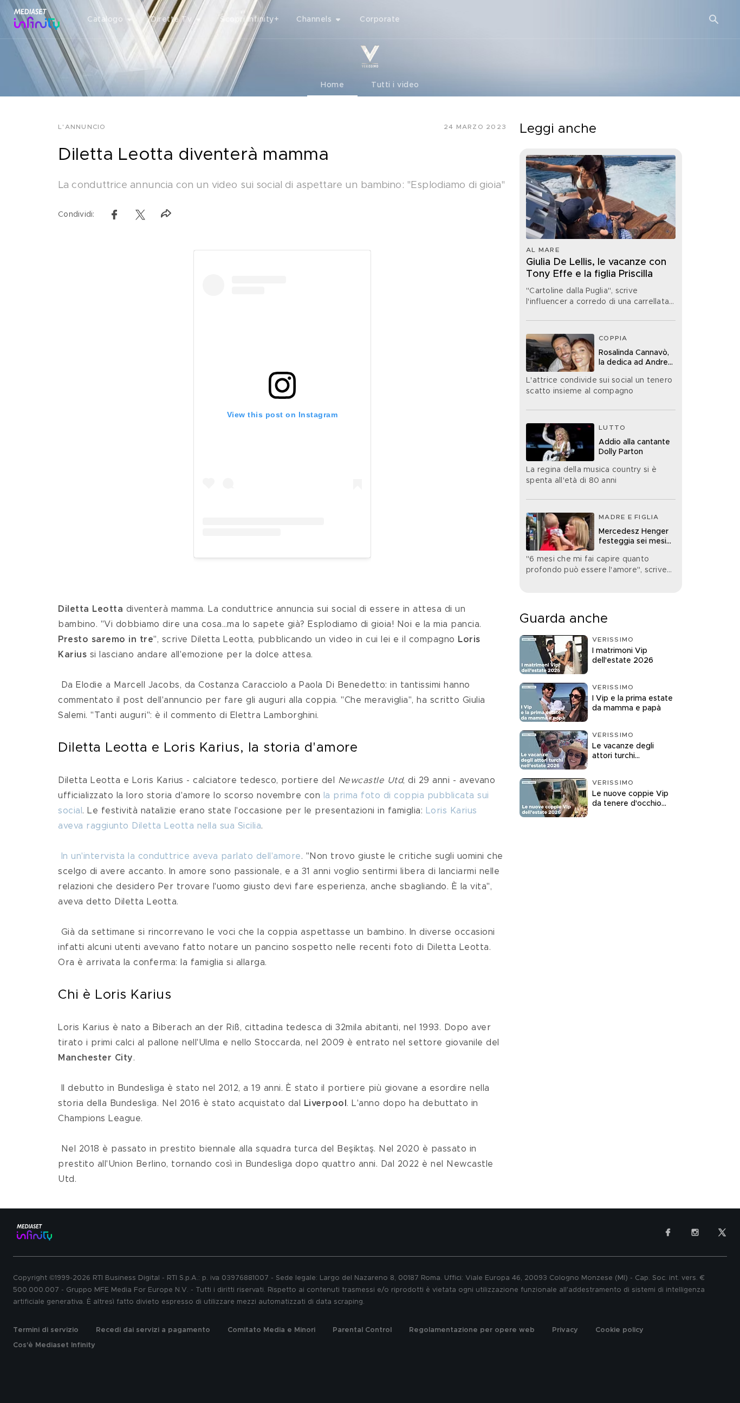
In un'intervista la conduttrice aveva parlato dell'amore (181, 856)
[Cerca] (713, 19)
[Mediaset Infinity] (37, 19)
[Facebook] (668, 1232)
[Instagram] (695, 1232)
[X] (722, 1232)
